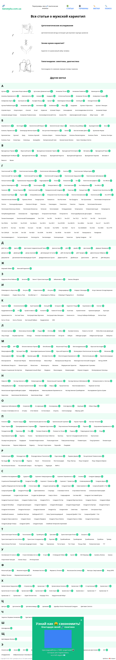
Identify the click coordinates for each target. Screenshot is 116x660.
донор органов (31, 253)
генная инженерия (7, 218)
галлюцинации (58, 237)
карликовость (88, 306)
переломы (20, 431)
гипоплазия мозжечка (30, 209)
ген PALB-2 (33, 223)
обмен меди (94, 406)
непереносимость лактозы (102, 381)
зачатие (25, 279)
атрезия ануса (6, 110)
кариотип (5, 306)
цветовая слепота (86, 606)
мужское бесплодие (98, 346)
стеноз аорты (34, 486)
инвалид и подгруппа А (66, 295)
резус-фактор (71, 461)
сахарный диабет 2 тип (101, 486)
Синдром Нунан (26, 519)
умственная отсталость (10, 555)
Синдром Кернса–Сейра (74, 519)
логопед (51, 331)
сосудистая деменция (38, 495)
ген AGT (76, 232)
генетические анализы (27, 171)
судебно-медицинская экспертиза (13, 486)
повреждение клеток (88, 431)
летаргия (61, 335)
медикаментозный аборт (33, 370)
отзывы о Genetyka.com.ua (10, 411)
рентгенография (59, 461)
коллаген (44, 310)
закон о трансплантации (41, 279)
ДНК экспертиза (67, 253)
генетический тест (8, 171)
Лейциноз (109, 335)
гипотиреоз (25, 185)
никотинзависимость (78, 386)
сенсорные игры (96, 509)
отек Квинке (34, 411)
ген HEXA (22, 228)
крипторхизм (35, 306)
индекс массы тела (19, 295)
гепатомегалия (69, 185)
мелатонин (34, 365)
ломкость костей (87, 331)
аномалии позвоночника (28, 115)
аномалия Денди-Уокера (9, 115)
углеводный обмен (60, 555)
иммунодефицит (65, 290)
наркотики (4, 395)
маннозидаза (58, 370)
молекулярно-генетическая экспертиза (87, 351)
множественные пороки (30, 346)
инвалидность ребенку (48, 295)
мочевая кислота (48, 356)
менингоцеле (23, 365)
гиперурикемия (67, 209)
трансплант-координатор (36, 539)
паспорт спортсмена (44, 445)
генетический (96, 195)
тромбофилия (77, 539)
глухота (23, 195)
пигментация (107, 440)
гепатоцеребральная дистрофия (81, 214)
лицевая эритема (17, 335)
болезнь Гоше (5, 140)
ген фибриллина (85, 185)
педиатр (32, 445)
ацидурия (51, 96)
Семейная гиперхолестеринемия (56, 524)
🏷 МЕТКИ (96, 7)
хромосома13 (40, 591)
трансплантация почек (69, 534)
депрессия (5, 253)
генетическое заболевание (50, 171)
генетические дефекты (91, 180)
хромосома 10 (67, 591)
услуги (46, 555)
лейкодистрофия (81, 335)
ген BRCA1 (99, 185)
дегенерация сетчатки (49, 253)
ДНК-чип (95, 257)
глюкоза (42, 204)
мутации (20, 356)
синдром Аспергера (89, 505)
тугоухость (85, 534)
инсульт (26, 290)
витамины (88, 151)
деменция (18, 253)
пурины (22, 436)
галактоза (70, 237)
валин (12, 160)
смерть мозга (52, 495)
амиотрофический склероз (78, 115)
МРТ (15, 346)
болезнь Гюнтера (106, 135)
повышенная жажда (67, 440)
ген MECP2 (71, 223)
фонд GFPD (110, 570)
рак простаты (18, 461)
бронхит (16, 135)
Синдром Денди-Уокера (8, 524)
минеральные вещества (63, 361)
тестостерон (61, 544)
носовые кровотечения (26, 386)
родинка (29, 461)
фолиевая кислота (39, 570)
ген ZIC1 (67, 218)
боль (106, 126)
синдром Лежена (91, 500)
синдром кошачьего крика (10, 500)
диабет (77, 248)
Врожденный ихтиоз (29, 155)
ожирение (27, 406)
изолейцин (80, 295)
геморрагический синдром (54, 190)
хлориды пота (44, 595)
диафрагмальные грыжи (47, 257)
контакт (100, 306)
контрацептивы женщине (55, 315)
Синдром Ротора (24, 490)
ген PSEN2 (4, 223)
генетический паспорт (32, 176)
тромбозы (100, 539)
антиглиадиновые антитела (84, 110)
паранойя (57, 445)
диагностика (57, 248)
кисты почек (5, 320)
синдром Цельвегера (50, 486)
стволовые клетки (63, 490)
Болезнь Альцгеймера (77, 126)
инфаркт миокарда (81, 290)
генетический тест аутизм (10, 176)
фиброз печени (6, 575)
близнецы (26, 140)
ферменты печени (56, 570)
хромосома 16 (103, 591)
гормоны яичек (27, 199)
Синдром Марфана (40, 519)
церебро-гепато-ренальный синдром (65, 606)
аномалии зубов (27, 105)
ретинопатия (46, 461)
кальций (47, 306)
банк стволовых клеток (84, 140)
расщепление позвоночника (93, 456)
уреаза (110, 555)
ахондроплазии (93, 101)
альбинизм (53, 105)
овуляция (81, 406)
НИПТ (47, 395)
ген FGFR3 (56, 228)
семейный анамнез (7, 514)
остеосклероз (45, 411)
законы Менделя (73, 279)
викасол (4, 160)
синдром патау (31, 481)
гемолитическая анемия (10, 199)
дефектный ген (62, 257)
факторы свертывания (95, 570)
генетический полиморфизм (26, 218)
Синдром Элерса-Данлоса (9, 519)
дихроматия (5, 257)
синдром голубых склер (29, 500)
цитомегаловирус (32, 606)
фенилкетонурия (23, 570)
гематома (71, 190)
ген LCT (98, 223)
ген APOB (58, 232)
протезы (60, 436)
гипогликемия (54, 209)
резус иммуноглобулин (99, 461)
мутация (5, 346)
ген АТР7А (109, 195)
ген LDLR (90, 223)
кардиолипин (44, 320)
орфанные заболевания (10, 406)
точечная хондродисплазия (28, 544)
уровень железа (99, 555)
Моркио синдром (83, 370)
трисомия (54, 534)
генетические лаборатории (84, 171)
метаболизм (47, 346)
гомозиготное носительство (102, 190)
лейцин (70, 335)
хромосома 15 (76, 586)
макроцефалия (7, 356)
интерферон (5, 295)
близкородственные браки (29, 130)
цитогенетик (17, 606)
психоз (30, 436)
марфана (47, 370)
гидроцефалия (45, 180)
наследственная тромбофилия (75, 390)
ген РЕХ (49, 218)
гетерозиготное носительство (57, 195)
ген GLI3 (30, 228)
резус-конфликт (84, 461)
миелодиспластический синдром (84, 361)
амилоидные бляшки (65, 101)
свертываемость (83, 486)
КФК (53, 320)
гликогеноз (63, 204)
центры (5, 606)
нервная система (94, 386)
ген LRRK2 (81, 223)
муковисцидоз (32, 356)
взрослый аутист (27, 151)
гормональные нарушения (26, 180)
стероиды (51, 490)
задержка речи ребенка (9, 279)
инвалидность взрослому (10, 290)
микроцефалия (7, 351)
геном (57, 180)
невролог (5, 381)
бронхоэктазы (5, 135)
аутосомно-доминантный (43, 91)
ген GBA (38, 228)
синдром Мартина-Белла (74, 500)
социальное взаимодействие (11, 481)
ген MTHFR (61, 223)
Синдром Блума (38, 524)
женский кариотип (24, 268)
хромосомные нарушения (10, 586)
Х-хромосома (29, 586)
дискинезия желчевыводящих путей (24, 257)
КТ (19, 310)
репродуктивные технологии (41, 456)
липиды (29, 335)
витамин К (105, 155)
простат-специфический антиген (77, 436)
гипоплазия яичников (94, 204)
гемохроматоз (86, 232)
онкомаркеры (54, 406)
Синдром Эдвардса (95, 476)
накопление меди (36, 395)
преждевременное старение (26, 426)
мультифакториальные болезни (42, 351)
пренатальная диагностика (39, 422)
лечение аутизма (8, 331)
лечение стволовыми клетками (45, 335)
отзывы (24, 411)
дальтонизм (85, 257)
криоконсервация (94, 310)
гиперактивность (54, 185)
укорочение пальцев (8, 559)
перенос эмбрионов (19, 445)
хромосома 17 (91, 591)
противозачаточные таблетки (45, 436)
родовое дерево (74, 456)
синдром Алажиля (39, 509)
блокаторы (16, 140)
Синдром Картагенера (92, 519)
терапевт (53, 539)
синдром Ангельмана (8, 509)
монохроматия (6, 361)
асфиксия (44, 110)
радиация (49, 465)
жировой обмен (7, 268)
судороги (27, 476)
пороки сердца (19, 422)
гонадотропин (39, 199)
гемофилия (97, 232)
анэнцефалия (67, 110)
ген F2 (73, 228)
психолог (5, 422)
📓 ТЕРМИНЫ (83, 7)
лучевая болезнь (73, 331)
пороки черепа (79, 422)
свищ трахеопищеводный (54, 514)
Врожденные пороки (9, 151)
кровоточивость (31, 310)
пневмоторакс (82, 440)
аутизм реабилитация (9, 105)
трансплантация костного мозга (12, 539)
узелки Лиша (22, 559)
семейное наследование (10, 476)
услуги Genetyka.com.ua (31, 555)
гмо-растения (62, 199)
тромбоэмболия (65, 539)
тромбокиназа (89, 539)
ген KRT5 (106, 223)
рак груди (5, 461)
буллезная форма (98, 130)
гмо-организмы (86, 199)
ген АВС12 (58, 218)
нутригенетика (64, 386)
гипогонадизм (39, 185)
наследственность (21, 381)
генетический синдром (53, 176)
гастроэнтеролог (22, 237)
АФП (102, 115)
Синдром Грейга (25, 524)
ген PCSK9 (24, 223)
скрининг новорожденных (44, 476)
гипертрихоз (79, 209)
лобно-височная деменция (104, 331)
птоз (30, 431)
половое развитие (42, 431)
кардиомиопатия (7, 310)
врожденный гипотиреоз (71, 151)
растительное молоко (8, 465)
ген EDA (92, 228)
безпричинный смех (49, 140)
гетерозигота (64, 214)
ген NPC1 (52, 223)
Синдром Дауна (101, 481)
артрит (50, 101)
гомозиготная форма (8, 195)
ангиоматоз (40, 105)
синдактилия (63, 509)
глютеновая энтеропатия (102, 199)
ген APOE (49, 232)
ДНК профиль (81, 253)
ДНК (68, 248)
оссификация (40, 406)
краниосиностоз (6, 315)
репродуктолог (22, 456)
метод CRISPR (102, 361)
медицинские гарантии (68, 365)
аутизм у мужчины (86, 105)
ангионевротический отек (47, 115)
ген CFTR (109, 228)
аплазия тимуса (55, 110)
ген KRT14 (4, 228)
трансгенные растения (8, 544)
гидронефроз (34, 214)
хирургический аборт (59, 595)
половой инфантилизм (36, 440)
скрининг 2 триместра (48, 481)
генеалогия (67, 180)
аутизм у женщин (101, 105)
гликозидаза (52, 204)
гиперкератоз (105, 209)
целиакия (46, 606)
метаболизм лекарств (8, 365)
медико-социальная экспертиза (11, 370)
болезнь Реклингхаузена (77, 135)
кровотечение (80, 310)
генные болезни (7, 180)
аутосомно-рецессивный (21, 91)
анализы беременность (9, 96)
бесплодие (21, 126)
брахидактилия (95, 126)
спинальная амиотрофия (97, 490)
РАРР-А (57, 465)
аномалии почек (62, 91)
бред (23, 135)
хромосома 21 (105, 586)
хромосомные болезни (60, 586)
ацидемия (74, 105)
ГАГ (90, 237)
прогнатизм (94, 436)
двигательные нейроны (98, 253)
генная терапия (19, 190)
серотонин (84, 509)
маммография (69, 370)
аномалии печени (82, 96)
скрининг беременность (66, 476)
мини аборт (48, 361)
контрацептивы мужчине (35, 315)
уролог (73, 555)
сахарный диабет (7, 490)
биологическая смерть (58, 126)
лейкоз (61, 331)
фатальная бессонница (75, 570)
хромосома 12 (5, 595)
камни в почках (57, 310)
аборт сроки (94, 115)
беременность (7, 126)
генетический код (35, 190)
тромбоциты (41, 534)
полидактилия (6, 431)
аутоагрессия (23, 101)
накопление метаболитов (19, 395)
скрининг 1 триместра (68, 481)
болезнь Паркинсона (8, 130)
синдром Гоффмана (40, 505)
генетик (67, 171)
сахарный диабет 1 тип (91, 514)
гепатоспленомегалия (79, 195)
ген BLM (31, 232)
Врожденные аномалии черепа (48, 151)
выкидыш (44, 155)
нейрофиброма (34, 390)
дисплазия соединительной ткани (36, 248)
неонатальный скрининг (56, 381)
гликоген (72, 204)
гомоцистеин (84, 190)
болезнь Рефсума (61, 135)
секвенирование (86, 481)
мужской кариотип (63, 351)
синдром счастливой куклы (93, 495)
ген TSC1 (84, 218)
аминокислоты (27, 96)
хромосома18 (27, 591)
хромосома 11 (43, 586)
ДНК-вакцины (105, 257)
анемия (40, 96)
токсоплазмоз (27, 534)
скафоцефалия (65, 495)
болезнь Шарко (47, 135)
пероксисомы (5, 445)
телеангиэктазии (94, 544)
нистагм (42, 386)
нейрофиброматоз (8, 386)
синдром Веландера (56, 505)
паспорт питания (95, 422)
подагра (73, 431)
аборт (64, 105)
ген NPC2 (43, 223)
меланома (108, 351)
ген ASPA (40, 232)
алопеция (80, 101)
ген (78, 180)
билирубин (36, 140)
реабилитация (7, 456)
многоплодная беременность (68, 356)
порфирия (22, 440)
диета (17, 248)
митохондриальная (80, 346)
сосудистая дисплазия (21, 495)
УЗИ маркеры (85, 555)
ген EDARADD (82, 228)
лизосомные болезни (26, 331)
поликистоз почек (59, 431)
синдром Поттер (58, 500)
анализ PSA (62, 115)
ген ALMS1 (67, 232)
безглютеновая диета (81, 130)
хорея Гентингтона (31, 595)
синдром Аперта (104, 505)
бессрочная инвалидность (51, 130)
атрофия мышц (38, 101)
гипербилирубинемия (8, 214)
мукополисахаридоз (106, 356)
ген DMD (100, 228)
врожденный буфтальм (74, 155)
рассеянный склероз (24, 465)
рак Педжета (39, 465)
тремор (109, 539)
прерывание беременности (103, 426)
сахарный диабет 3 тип (73, 514)
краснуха (106, 310)
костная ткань (19, 315)
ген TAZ (93, 218)
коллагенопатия (20, 306)
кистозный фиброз (31, 320)
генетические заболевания (95, 176)
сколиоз (81, 476)
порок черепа (6, 426)
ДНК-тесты (6, 248)
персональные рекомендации (69, 426)
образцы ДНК (79, 411)
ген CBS (23, 232)
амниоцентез (96, 91)
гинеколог (5, 190)
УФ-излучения (34, 559)
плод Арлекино (94, 440)
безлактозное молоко (66, 140)
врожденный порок (103, 151)
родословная (59, 456)
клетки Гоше (102, 315)
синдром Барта (67, 486)
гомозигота (50, 199)
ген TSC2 (76, 218)
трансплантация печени (10, 534)
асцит (36, 110)
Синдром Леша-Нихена (56, 519)
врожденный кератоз (57, 155)
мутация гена (21, 351)
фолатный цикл (7, 570)
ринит (37, 461)
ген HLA (13, 228)
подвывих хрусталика (47, 426)
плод (101, 431)
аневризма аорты (8, 101)
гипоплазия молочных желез (10, 209)
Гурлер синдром (81, 237)
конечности (70, 315)
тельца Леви (82, 544)
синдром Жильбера (7, 505)
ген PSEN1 (14, 223)
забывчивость (59, 279)
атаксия (28, 110)
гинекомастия (22, 214)
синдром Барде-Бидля (73, 505)
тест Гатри (71, 544)
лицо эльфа (5, 335)
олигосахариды (67, 411)
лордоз (41, 331)
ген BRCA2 (107, 180)
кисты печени (17, 320)
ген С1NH (41, 218)
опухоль (56, 411)
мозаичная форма (20, 361)
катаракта (59, 306)
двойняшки (74, 257)
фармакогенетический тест (23, 575)
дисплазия (88, 248)
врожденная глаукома (92, 155)
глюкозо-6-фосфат (31, 204)
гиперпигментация (92, 209)
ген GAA (47, 228)
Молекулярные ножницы (100, 370)
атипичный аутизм (65, 96)
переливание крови (8, 436)
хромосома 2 (80, 591)
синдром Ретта (45, 500)
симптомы (74, 509)
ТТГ (104, 544)
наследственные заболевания (78, 381)
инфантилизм (38, 290)
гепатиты (98, 214)
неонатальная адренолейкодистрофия (13, 390)
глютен (3, 204)
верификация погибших (10, 155)
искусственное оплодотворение (102, 290)
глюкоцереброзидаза (16, 204)
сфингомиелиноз (39, 490)
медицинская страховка (87, 365)
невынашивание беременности (52, 390)
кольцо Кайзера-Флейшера (86, 315)
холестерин (53, 591)
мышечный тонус (62, 346)
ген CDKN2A (5, 232)
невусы (52, 386)
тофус (41, 544)
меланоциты (45, 365)
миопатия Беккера (35, 361)
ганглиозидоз (46, 237)
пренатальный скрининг (61, 422)
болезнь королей (33, 135)
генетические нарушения (74, 176)
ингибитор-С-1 (33, 295)
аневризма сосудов (100, 96)
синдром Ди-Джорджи (24, 505)
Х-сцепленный (91, 586)
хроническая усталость (9, 591)
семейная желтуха (23, 514)
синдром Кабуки (105, 500)
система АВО (77, 495)
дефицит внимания (103, 248)
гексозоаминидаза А (7, 237)
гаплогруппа (35, 237)
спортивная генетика (79, 490)
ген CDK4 (15, 232)
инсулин (51, 290)
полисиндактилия (52, 440)
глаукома (81, 204)
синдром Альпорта (24, 509)
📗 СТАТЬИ (70, 7)
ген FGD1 (65, 228)
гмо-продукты (73, 199)
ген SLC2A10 (102, 218)
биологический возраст (38, 126)
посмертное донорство (8, 440)
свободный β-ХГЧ (37, 514)
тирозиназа (50, 544)
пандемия (67, 445)
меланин (55, 365)
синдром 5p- (52, 509)
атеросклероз (18, 110)
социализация (6, 495)
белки (67, 130)
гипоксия (43, 209)
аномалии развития (80, 91)
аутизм (4, 91)
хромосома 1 (17, 595)
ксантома (70, 310)
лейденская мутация (96, 335)
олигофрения (68, 406)
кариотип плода (73, 306)
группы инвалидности (9, 185)
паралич (86, 426)
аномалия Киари (101, 110)
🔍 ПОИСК (108, 7)
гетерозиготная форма (49, 214)
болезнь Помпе (93, 135)
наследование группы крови (97, 390)
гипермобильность (37, 195)
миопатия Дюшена (90, 356)
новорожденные (37, 381)
